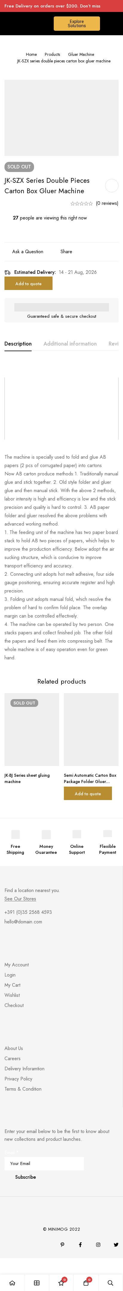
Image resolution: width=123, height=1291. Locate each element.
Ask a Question (27, 251)
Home (31, 54)
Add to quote (28, 284)
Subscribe (25, 1177)
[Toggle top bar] (117, 6)
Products (52, 54)
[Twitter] (116, 1244)
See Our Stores (20, 899)
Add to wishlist (112, 185)
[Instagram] (98, 1244)
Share (66, 251)
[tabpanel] (61, 512)
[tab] (18, 344)
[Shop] (36, 1283)
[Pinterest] (62, 1244)
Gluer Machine (81, 54)
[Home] (12, 1283)
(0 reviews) (107, 203)
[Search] (111, 1283)
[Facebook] (80, 1244)
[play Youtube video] (61, 409)
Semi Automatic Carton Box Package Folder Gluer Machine (90, 781)
